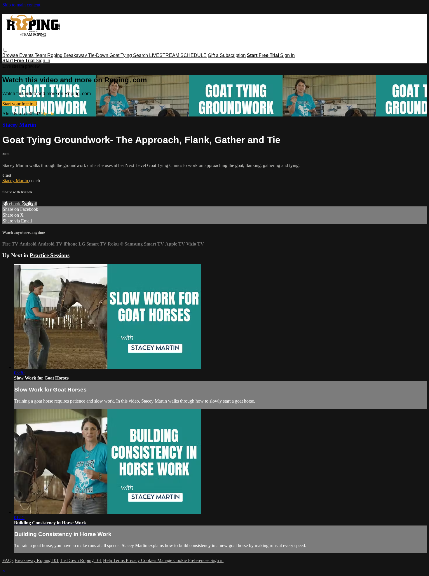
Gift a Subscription (227, 55)
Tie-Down (98, 55)
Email (31, 203)
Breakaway (76, 55)
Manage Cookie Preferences (183, 560)
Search (141, 55)
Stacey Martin (19, 125)
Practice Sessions (49, 255)
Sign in (287, 55)
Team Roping (49, 55)
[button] (5, 50)
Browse (10, 55)
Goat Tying (121, 55)
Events (27, 55)
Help (108, 560)
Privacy (133, 560)
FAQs (7, 560)
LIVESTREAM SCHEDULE (178, 55)
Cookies (149, 560)
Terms (119, 560)
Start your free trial (19, 103)
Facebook (12, 203)
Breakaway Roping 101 (37, 560)
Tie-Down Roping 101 (81, 560)
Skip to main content (21, 4)
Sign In (43, 60)
